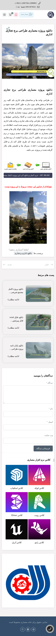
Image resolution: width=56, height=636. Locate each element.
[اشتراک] (7, 29)
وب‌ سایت (48, 435)
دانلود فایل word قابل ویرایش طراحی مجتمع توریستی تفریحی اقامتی (16, 319)
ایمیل (50, 422)
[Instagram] (22, 629)
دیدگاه (49, 383)
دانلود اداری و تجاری (23, 253)
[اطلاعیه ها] (15, 14)
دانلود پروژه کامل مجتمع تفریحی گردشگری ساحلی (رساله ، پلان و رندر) (15, 291)
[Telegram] (28, 629)
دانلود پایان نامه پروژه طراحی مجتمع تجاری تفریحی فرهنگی (16, 347)
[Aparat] (33, 629)
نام (51, 409)
